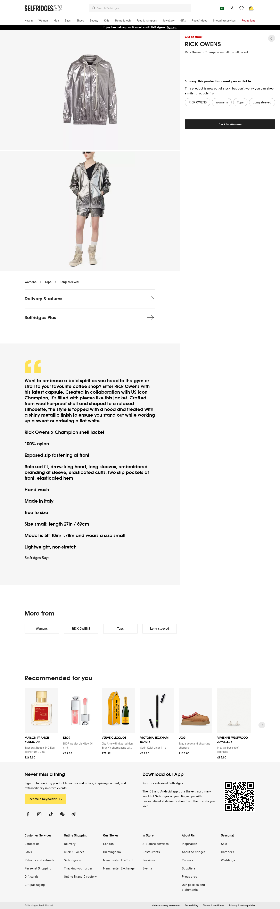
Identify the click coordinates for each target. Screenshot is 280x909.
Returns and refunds (39, 860)
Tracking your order (78, 868)
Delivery (70, 844)
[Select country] (222, 8)
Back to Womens (230, 124)
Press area (189, 876)
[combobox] (143, 8)
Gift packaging (35, 884)
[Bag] (251, 8)
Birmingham (112, 852)
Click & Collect (74, 852)
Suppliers (189, 868)
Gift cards (32, 876)
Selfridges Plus (40, 318)
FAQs (28, 852)
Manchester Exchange (118, 868)
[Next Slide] (261, 725)
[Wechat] (62, 817)
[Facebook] (28, 817)
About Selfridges (193, 852)
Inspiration (189, 844)
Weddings (228, 860)
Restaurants (151, 852)
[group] (140, 725)
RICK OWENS (203, 44)
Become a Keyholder (42, 799)
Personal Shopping (38, 868)
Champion (36, 398)
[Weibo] (74, 817)
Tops (48, 282)
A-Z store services (155, 844)
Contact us (32, 844)
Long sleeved (69, 282)
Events (147, 868)
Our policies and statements (193, 887)
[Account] (232, 8)
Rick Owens (127, 386)
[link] (41, 749)
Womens (30, 282)
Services (148, 860)
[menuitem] (29, 20)
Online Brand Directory (80, 876)
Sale (224, 844)
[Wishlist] (241, 8)
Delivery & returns (43, 299)
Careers (187, 860)
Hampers (227, 852)
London (108, 844)
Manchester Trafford (118, 860)
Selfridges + (72, 860)
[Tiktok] (51, 817)
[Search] (93, 8)
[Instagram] (39, 817)
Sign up (171, 27)
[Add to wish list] (271, 38)
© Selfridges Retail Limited (39, 905)
